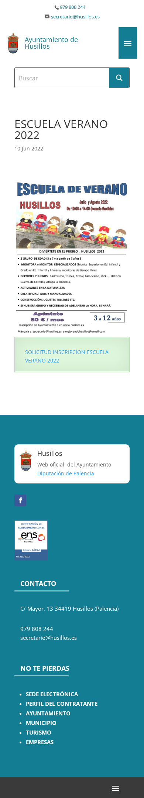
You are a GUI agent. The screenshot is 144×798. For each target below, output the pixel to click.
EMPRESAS (40, 742)
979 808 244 (72, 7)
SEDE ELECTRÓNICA (52, 694)
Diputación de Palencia (65, 473)
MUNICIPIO (41, 723)
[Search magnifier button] (119, 78)
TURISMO (38, 732)
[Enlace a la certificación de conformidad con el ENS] (31, 558)
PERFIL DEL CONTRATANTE (61, 704)
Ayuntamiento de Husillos (51, 43)
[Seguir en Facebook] (20, 500)
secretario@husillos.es (75, 17)
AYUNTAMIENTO (48, 713)
